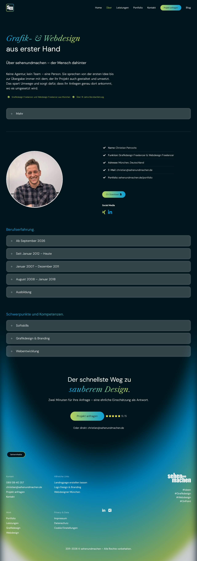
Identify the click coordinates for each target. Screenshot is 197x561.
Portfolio (11, 518)
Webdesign (12, 532)
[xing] (109, 510)
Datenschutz (61, 523)
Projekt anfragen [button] (15, 492)
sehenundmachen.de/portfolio (135, 177)
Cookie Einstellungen (66, 528)
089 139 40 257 (15, 482)
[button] (98, 113)
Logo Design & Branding (67, 487)
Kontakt (10, 496)
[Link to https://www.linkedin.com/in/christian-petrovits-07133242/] (110, 212)
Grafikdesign (13, 528)
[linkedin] (103, 510)
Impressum (60, 518)
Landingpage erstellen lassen (70, 482)
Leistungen (12, 523)
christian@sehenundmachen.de (106, 428)
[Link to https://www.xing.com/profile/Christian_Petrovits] (104, 212)
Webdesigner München (67, 492)
